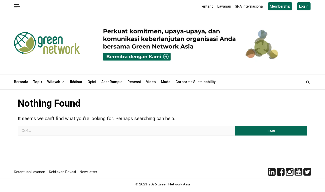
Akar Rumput (111, 82)
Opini (92, 82)
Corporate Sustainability (195, 82)
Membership (280, 6)
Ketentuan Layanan (29, 172)
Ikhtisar (76, 82)
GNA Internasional (249, 6)
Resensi (134, 82)
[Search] (308, 82)
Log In (303, 6)
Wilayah (53, 82)
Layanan (224, 6)
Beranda (21, 82)
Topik (37, 82)
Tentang (207, 6)
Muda (165, 82)
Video (151, 82)
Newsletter (88, 172)
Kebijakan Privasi (62, 172)
